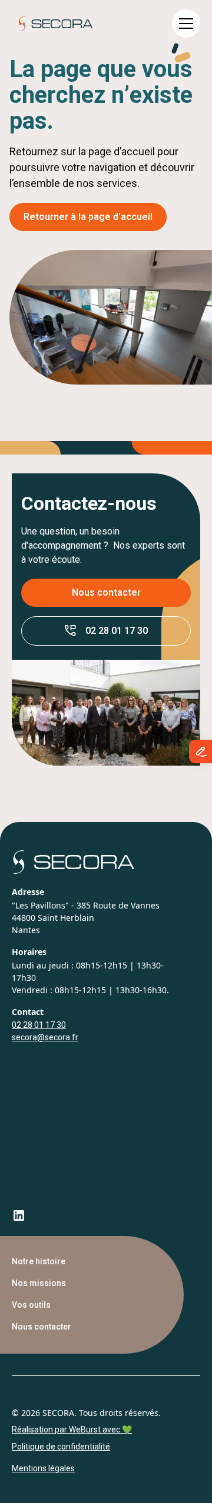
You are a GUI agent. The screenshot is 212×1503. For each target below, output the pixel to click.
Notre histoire (38, 1261)
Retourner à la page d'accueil (88, 216)
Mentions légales (43, 1468)
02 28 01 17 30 (39, 1025)
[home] (52, 23)
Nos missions (39, 1283)
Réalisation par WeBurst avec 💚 (72, 1429)
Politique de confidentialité (61, 1446)
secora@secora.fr (45, 1037)
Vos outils (31, 1305)
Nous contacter (106, 592)
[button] (186, 23)
